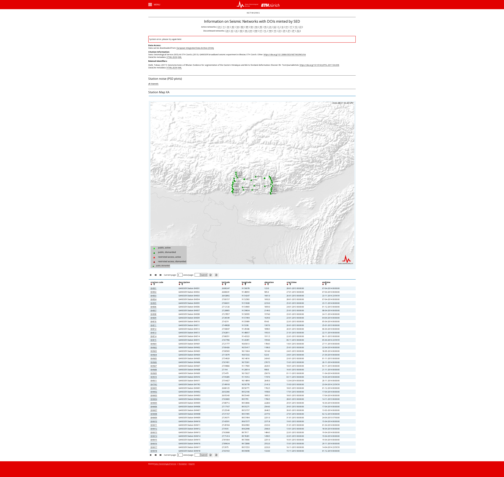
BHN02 (154, 347)
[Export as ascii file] (216, 275)
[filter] (154, 284)
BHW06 (154, 406)
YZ (296, 26)
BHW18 (154, 451)
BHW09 (154, 417)
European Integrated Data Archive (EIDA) (195, 48)
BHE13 (153, 332)
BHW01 (154, 388)
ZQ (298, 30)
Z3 (279, 30)
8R (247, 26)
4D (233, 26)
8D (242, 26)
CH (219, 26)
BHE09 (153, 318)
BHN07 (154, 366)
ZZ (300, 26)
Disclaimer (183, 464)
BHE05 (153, 303)
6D (241, 30)
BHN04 (154, 354)
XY (286, 26)
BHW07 (154, 410)
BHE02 (153, 292)
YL (265, 30)
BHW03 (154, 395)
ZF (289, 30)
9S (265, 26)
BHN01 (154, 343)
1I (224, 26)
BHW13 (154, 432)
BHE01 (153, 288)
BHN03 (154, 351)
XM (255, 30)
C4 (270, 26)
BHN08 (154, 369)
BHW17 (154, 447)
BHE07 (153, 310)
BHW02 (154, 391)
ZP (293, 30)
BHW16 (154, 443)
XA (246, 30)
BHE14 (153, 336)
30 (228, 26)
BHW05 (154, 403)
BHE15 (153, 340)
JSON (175, 57)
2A (227, 30)
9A (256, 26)
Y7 (291, 26)
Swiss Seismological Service (165, 464)
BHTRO (154, 384)
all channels (153, 83)
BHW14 (154, 436)
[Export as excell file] (210, 275)
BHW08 (154, 414)
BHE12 (153, 329)
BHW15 (154, 439)
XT (260, 30)
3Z (232, 30)
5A (237, 26)
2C (236, 30)
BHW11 (154, 425)
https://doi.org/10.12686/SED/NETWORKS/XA (285, 54)
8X (252, 26)
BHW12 (154, 428)
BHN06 (154, 362)
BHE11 (153, 325)
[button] (154, 4)
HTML (169, 57)
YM (270, 30)
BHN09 (154, 373)
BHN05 (154, 358)
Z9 (284, 30)
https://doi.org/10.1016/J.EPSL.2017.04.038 (319, 65)
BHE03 (153, 295)
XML (180, 57)
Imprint (192, 464)
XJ (282, 26)
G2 (274, 26)
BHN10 (154, 377)
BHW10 (154, 421)
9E (260, 26)
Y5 (275, 30)
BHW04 (154, 399)
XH (250, 30)
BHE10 (153, 321)
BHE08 (153, 314)
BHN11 (154, 380)
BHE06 (153, 307)
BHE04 (153, 299)
